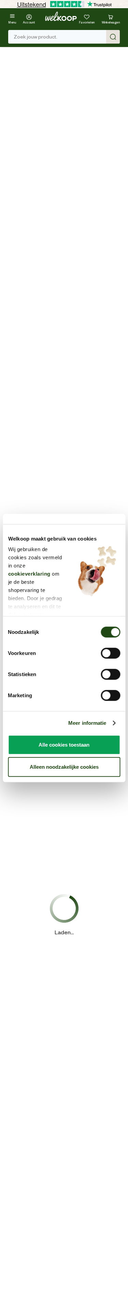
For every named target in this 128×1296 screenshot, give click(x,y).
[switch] (110, 652)
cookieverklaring (29, 574)
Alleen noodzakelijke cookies (64, 767)
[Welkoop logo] (61, 16)
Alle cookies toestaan (64, 744)
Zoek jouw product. (35, 37)
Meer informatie (87, 723)
